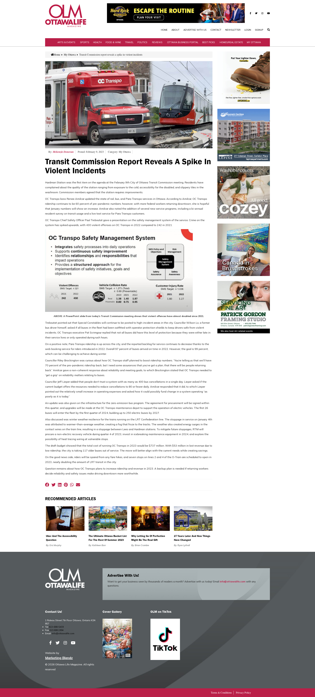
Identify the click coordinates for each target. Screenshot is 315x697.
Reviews (157, 42)
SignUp (259, 29)
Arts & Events (66, 42)
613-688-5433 (56, 626)
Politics (142, 42)
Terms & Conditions (221, 692)
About (175, 29)
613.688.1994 (56, 630)
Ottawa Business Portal (182, 42)
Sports (84, 42)
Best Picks (208, 42)
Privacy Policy (243, 692)
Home (164, 29)
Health (97, 42)
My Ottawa (254, 42)
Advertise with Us (195, 29)
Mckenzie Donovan (63, 152)
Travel (129, 42)
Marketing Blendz (59, 658)
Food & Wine (113, 42)
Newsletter (233, 29)
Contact (215, 29)
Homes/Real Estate (231, 42)
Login (247, 29)
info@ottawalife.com (232, 581)
